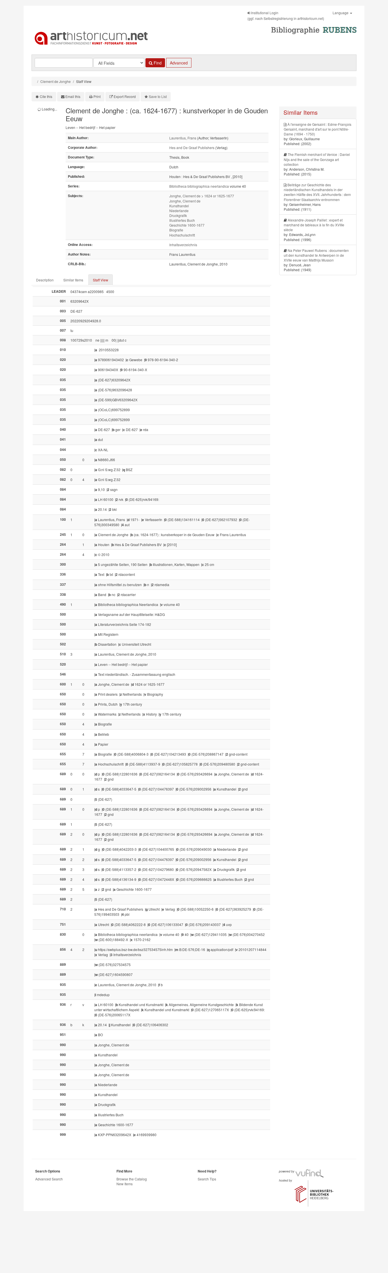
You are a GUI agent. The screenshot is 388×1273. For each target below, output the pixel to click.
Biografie (176, 229)
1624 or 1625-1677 (219, 195)
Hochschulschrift (182, 235)
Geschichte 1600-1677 (187, 225)
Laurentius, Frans (182, 137)
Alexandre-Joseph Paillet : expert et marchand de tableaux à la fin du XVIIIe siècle (314, 225)
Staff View (100, 279)
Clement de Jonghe (55, 81)
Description (45, 279)
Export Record (125, 96)
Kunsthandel (179, 205)
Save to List (158, 96)
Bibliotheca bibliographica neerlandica (199, 186)
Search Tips (207, 1178)
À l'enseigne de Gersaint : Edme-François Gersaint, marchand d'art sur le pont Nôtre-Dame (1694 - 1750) (317, 129)
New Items (124, 1183)
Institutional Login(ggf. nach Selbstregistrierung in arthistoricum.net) (285, 15)
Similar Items (73, 279)
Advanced (179, 63)
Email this (72, 96)
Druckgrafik (178, 215)
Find (157, 63)
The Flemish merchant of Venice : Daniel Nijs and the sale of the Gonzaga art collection (317, 159)
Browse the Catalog (131, 1178)
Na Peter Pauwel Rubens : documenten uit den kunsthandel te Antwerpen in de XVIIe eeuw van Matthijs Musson (316, 255)
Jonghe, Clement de (185, 195)
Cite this (46, 96)
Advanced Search (49, 1178)
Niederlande (179, 210)
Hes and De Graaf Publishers (191, 147)
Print (97, 96)
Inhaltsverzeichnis (183, 244)
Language (341, 12)
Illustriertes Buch (182, 220)
